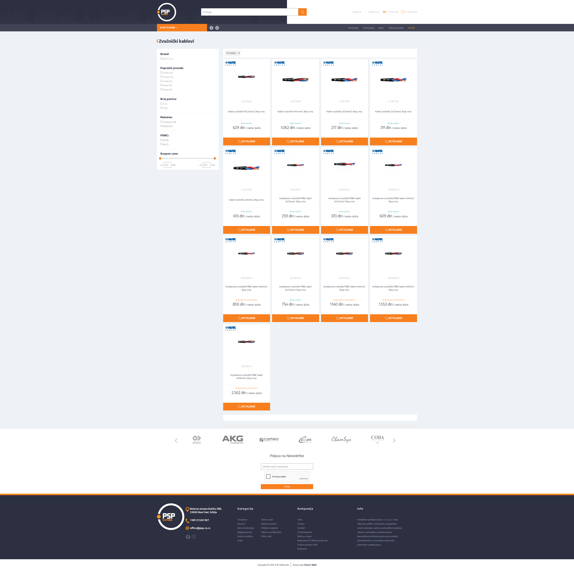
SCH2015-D (295, 189)
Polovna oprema (395, 28)
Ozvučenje (242, 519)
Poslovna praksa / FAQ (307, 544)
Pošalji (287, 486)
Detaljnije (248, 141)
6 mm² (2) (167, 85)
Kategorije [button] (169, 27)
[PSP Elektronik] (166, 12)
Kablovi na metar (269, 523)
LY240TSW (246, 189)
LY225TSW (393, 101)
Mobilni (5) (167, 126)
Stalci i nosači (267, 519)
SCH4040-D (344, 278)
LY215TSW (344, 101)
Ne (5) (165, 144)
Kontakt (301, 528)
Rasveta (241, 523)
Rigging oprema (245, 532)
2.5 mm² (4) (168, 77)
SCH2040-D (393, 189)
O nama (300, 523)
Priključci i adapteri (269, 528)
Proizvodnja (368, 28)
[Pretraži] (302, 12)
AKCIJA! (411, 28)
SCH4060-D (393, 278)
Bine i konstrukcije (246, 528)
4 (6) (165, 108)
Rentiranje (353, 28)
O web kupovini (304, 532)
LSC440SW (295, 101)
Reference (302, 549)
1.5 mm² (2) (168, 73)
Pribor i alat (266, 536)
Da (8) (166, 140)
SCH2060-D (246, 278)
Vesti (299, 519)
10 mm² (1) (167, 89)
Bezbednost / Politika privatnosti (312, 540)
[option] (197, 440)
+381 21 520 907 (199, 520)
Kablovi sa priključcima (271, 532)
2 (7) (165, 103)
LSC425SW (247, 101)
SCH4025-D (295, 278)
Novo (381, 28)
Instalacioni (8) (169, 122)
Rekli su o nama (304, 536)
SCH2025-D (344, 189)
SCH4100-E (246, 366)
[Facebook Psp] (211, 28)
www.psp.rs (387, 519)
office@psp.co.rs (200, 528)
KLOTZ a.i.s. (168, 59)
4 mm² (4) (167, 81)
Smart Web (310, 565)
